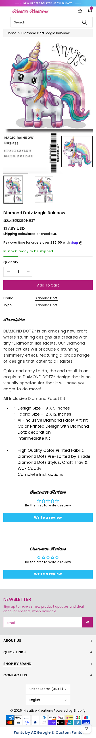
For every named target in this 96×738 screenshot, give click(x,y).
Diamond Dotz (46, 298)
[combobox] (51, 22)
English (34, 700)
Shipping (10, 234)
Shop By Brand (17, 663)
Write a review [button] (48, 517)
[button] (7, 11)
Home (11, 33)
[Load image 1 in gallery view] (13, 189)
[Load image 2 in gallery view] (44, 189)
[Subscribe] (87, 622)
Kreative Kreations (38, 710)
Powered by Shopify (70, 710)
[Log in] (80, 10)
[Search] (84, 22)
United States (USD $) (46, 689)
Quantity (10, 262)
